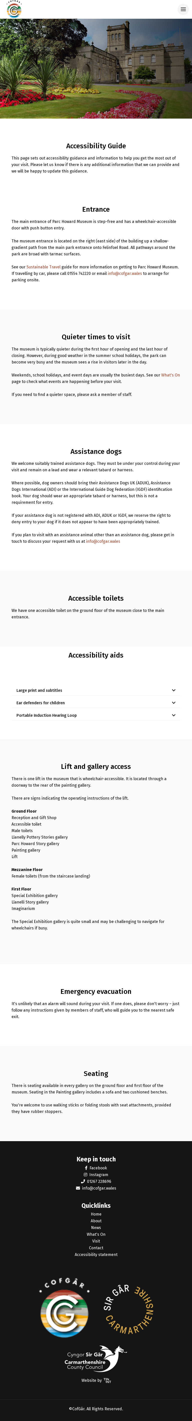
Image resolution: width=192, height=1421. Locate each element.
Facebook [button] (98, 1168)
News (96, 1227)
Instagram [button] (98, 1174)
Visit (96, 1241)
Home (96, 1214)
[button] (96, 689)
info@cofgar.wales (125, 273)
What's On (170, 375)
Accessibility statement (96, 1254)
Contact (96, 1247)
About (96, 1221)
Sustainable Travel (43, 267)
